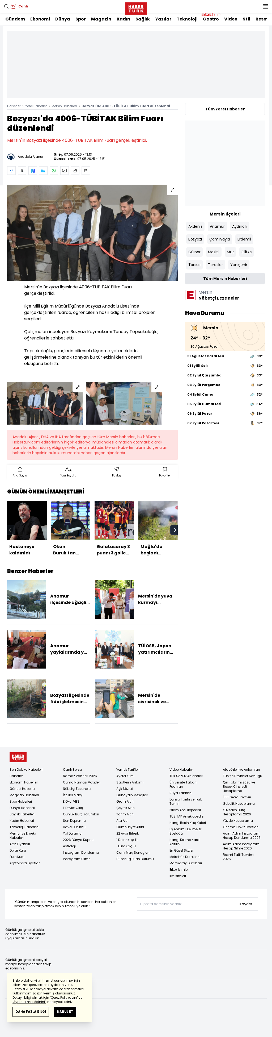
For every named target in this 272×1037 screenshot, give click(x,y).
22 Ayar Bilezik (127, 833)
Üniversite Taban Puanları (183, 784)
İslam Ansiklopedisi (185, 810)
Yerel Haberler (36, 106)
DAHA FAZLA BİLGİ (30, 1011)
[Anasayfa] (18, 757)
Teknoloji (187, 19)
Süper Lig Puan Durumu (135, 859)
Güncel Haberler (22, 788)
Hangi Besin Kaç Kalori (187, 822)
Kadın (123, 19)
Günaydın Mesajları (132, 795)
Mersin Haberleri (64, 106)
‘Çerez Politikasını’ (64, 997)
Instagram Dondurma (81, 852)
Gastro (211, 19)
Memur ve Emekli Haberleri (23, 835)
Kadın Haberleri (22, 820)
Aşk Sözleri (124, 788)
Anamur (217, 226)
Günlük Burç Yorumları (81, 814)
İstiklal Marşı (73, 795)
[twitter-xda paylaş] (22, 170)
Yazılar (163, 19)
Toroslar (215, 264)
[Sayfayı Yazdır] (75, 170)
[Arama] (6, 6)
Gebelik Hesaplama (239, 803)
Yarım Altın (125, 814)
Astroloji (69, 846)
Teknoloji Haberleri (24, 827)
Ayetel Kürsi (125, 776)
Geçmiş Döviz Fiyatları (240, 827)
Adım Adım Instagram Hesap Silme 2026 (241, 846)
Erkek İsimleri (179, 869)
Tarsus (194, 264)
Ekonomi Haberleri (24, 782)
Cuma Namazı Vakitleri (81, 782)
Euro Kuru (17, 857)
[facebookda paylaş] (11, 170)
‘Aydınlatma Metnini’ (29, 1001)
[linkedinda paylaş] (43, 170)
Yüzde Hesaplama (238, 820)
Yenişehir (238, 264)
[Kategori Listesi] (265, 6)
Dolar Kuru (18, 850)
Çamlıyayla (219, 239)
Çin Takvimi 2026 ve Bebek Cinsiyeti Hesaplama (239, 786)
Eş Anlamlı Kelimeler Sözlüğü (185, 831)
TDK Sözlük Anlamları (186, 776)
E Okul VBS (71, 801)
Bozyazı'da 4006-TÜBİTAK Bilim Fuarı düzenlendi (126, 106)
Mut (230, 252)
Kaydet (246, 904)
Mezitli (213, 252)
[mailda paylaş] (64, 170)
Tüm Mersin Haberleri (225, 278)
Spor (80, 19)
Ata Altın (123, 820)
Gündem (15, 19)
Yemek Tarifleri (127, 769)
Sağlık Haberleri (22, 814)
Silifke (246, 252)
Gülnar (194, 252)
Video (230, 19)
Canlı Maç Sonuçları (133, 852)
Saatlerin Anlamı (129, 782)
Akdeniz (195, 226)
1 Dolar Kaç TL (127, 839)
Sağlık (142, 19)
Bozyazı (195, 239)
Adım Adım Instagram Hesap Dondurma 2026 (242, 835)
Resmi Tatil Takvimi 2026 (238, 856)
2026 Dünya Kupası (78, 839)
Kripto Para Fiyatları (25, 863)
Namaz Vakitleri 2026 (80, 776)
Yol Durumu (72, 833)
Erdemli (244, 239)
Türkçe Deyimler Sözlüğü (242, 776)
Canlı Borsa (72, 769)
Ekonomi (40, 19)
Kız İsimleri (177, 876)
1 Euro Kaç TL (126, 846)
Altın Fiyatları (20, 844)
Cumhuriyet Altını (130, 827)
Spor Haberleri (21, 801)
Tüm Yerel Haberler (225, 109)
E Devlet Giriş (73, 808)
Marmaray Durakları (185, 863)
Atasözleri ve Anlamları (241, 769)
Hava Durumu (74, 827)
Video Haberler (181, 769)
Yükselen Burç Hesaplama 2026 (237, 812)
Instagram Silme (76, 859)
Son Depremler (74, 820)
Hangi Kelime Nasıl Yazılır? (184, 841)
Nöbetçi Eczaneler (77, 788)
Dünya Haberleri (22, 808)
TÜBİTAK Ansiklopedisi (186, 816)
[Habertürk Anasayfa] (136, 7)
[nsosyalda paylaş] (32, 170)
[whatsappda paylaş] (54, 170)
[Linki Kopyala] (86, 170)
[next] (175, 530)
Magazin (101, 19)
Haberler (13, 106)
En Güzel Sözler (181, 850)
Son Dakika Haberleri (26, 769)
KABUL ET (65, 1011)
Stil (246, 19)
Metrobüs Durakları (184, 857)
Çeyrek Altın (125, 808)
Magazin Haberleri (24, 795)
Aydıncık (239, 226)
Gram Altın (125, 801)
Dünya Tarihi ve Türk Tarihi (185, 801)
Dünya (62, 19)
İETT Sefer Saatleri (237, 797)
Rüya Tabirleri (180, 793)
